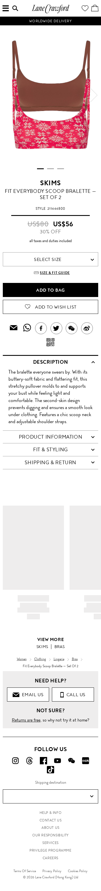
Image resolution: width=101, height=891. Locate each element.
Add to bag (50, 290)
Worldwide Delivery (50, 21)
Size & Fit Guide (55, 272)
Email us (31, 694)
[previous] (7, 95)
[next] (94, 95)
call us (75, 694)
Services (50, 842)
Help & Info (51, 812)
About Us (50, 827)
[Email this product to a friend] (14, 328)
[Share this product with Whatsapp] (27, 328)
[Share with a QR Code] (51, 343)
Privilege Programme (50, 850)
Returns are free (26, 720)
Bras (59, 646)
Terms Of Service (24, 871)
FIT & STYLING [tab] (50, 449)
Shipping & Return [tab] (50, 462)
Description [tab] (50, 362)
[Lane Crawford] (50, 12)
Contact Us (51, 820)
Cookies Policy (78, 871)
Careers (50, 858)
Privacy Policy (51, 871)
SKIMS (50, 183)
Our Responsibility (50, 835)
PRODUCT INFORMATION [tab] (50, 437)
